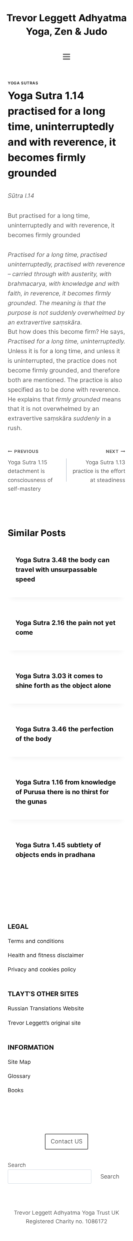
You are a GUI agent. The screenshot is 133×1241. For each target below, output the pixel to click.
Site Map (19, 1062)
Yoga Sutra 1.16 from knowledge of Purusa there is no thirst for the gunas (65, 791)
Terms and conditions (36, 941)
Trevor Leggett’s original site (44, 1023)
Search (17, 1165)
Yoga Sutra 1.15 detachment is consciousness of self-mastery (30, 470)
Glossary (19, 1076)
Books (16, 1090)
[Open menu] (67, 57)
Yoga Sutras (23, 83)
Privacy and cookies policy (42, 969)
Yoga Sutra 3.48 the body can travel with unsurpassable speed (62, 569)
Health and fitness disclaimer (46, 955)
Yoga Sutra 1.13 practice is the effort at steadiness (99, 466)
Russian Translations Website (46, 1008)
